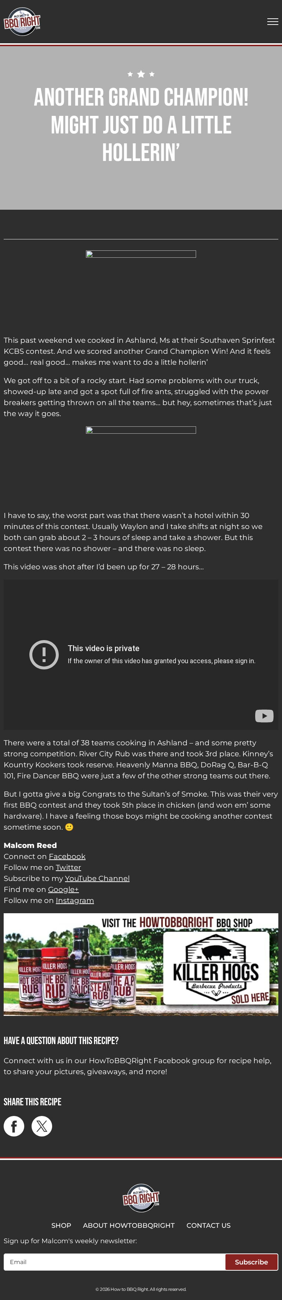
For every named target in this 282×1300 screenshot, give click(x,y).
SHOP (61, 1226)
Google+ (63, 889)
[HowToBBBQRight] (22, 21)
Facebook (67, 856)
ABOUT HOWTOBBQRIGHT (129, 1226)
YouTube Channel (97, 878)
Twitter (68, 867)
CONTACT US (209, 1226)
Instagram (75, 900)
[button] (272, 21)
